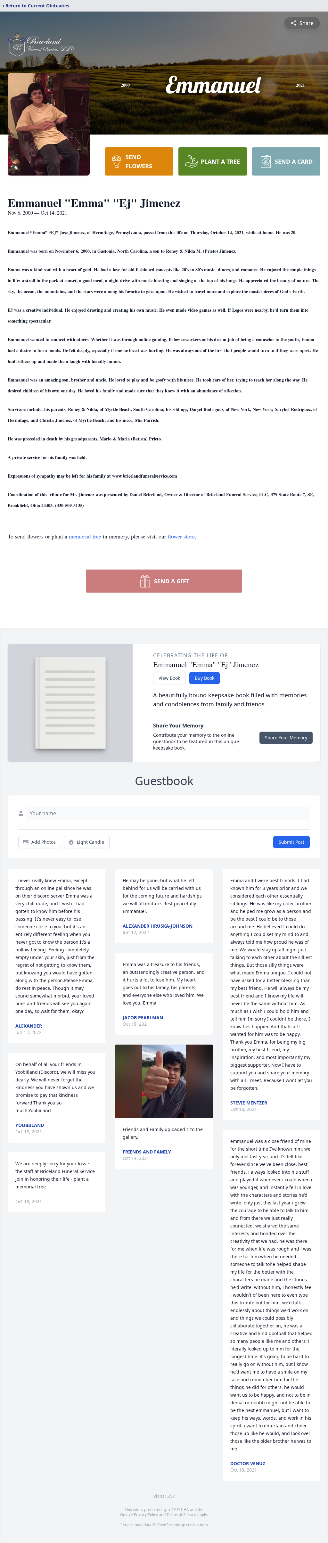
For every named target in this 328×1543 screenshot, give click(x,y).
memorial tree (85, 536)
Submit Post (291, 842)
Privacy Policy (146, 1514)
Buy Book (204, 678)
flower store (181, 536)
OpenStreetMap (171, 1525)
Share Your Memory (286, 738)
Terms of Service (181, 1514)
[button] (164, 1081)
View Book (169, 678)
